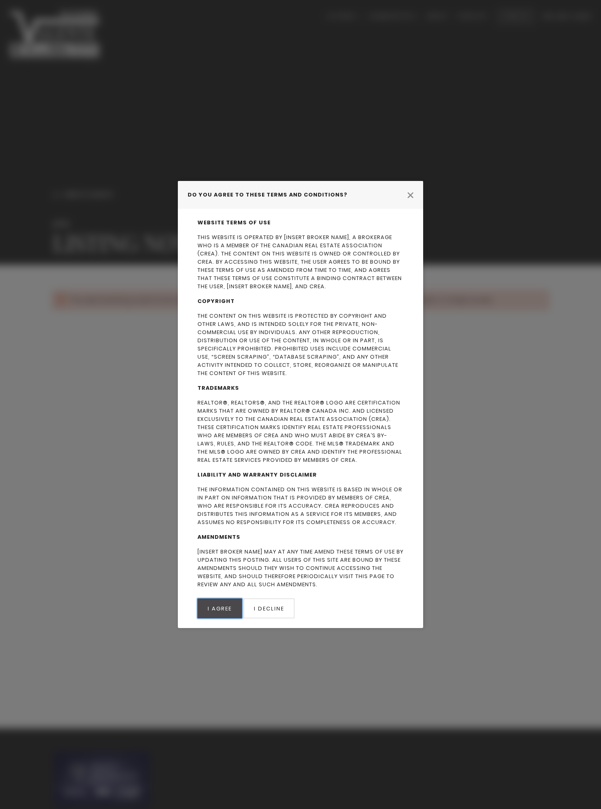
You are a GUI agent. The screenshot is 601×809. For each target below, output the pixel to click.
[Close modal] (410, 195)
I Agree (220, 608)
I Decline (269, 608)
